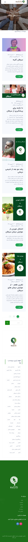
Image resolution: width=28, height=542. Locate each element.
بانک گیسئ (17, 370)
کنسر (19, 452)
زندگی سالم (17, 396)
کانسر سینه (11, 442)
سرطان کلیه (18, 59)
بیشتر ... (19, 76)
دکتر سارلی (18, 390)
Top (26, 540)
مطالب (21, 507)
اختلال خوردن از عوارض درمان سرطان (14, 230)
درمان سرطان (17, 386)
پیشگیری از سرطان (13, 56)
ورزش (19, 433)
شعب (19, 409)
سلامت (9, 406)
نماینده (11, 423)
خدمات (21, 504)
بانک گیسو (9, 370)
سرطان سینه (17, 403)
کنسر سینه (12, 452)
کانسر (19, 442)
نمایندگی (10, 426)
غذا (19, 419)
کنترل (11, 446)
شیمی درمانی (17, 413)
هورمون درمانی (11, 429)
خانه (22, 500)
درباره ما (21, 509)
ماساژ (9, 419)
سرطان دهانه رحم (16, 400)
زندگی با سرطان (14, 166)
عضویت (21, 502)
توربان (19, 383)
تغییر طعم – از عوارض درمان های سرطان (15, 287)
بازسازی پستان (11, 367)
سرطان (10, 396)
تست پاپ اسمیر (16, 380)
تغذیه (8, 380)
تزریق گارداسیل (16, 377)
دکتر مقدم (9, 390)
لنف (14, 419)
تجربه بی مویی (17, 373)
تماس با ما (20, 511)
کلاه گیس (18, 446)
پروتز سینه (11, 433)
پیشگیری (18, 436)
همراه (19, 429)
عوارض (9, 413)
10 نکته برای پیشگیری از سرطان (15, 109)
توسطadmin (19, 55)
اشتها (19, 367)
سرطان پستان (17, 406)
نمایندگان (18, 426)
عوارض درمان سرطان (15, 416)
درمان (12, 383)
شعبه (13, 409)
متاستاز (18, 423)
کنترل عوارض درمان (16, 449)
